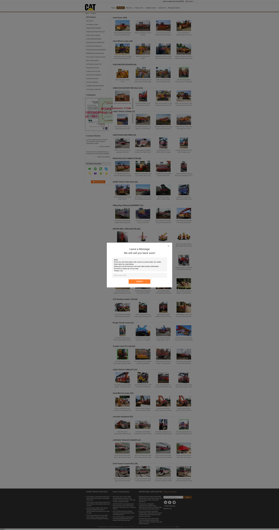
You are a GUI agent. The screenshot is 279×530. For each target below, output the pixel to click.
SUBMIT (139, 281)
